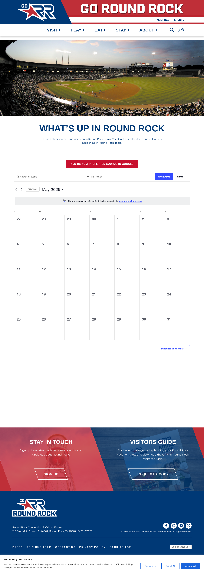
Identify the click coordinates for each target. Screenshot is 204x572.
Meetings (163, 19)
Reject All (170, 566)
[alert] (102, 201)
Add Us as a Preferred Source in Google (102, 163)
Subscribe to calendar (172, 348)
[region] (102, 563)
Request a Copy (153, 474)
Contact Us (65, 547)
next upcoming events (130, 201)
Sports (179, 19)
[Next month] (22, 189)
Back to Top (120, 547)
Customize (150, 566)
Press (17, 547)
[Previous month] (16, 189)
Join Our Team (39, 547)
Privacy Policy (92, 547)
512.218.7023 (85, 531)
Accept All (190, 566)
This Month (32, 189)
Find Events (164, 176)
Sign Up (51, 474)
